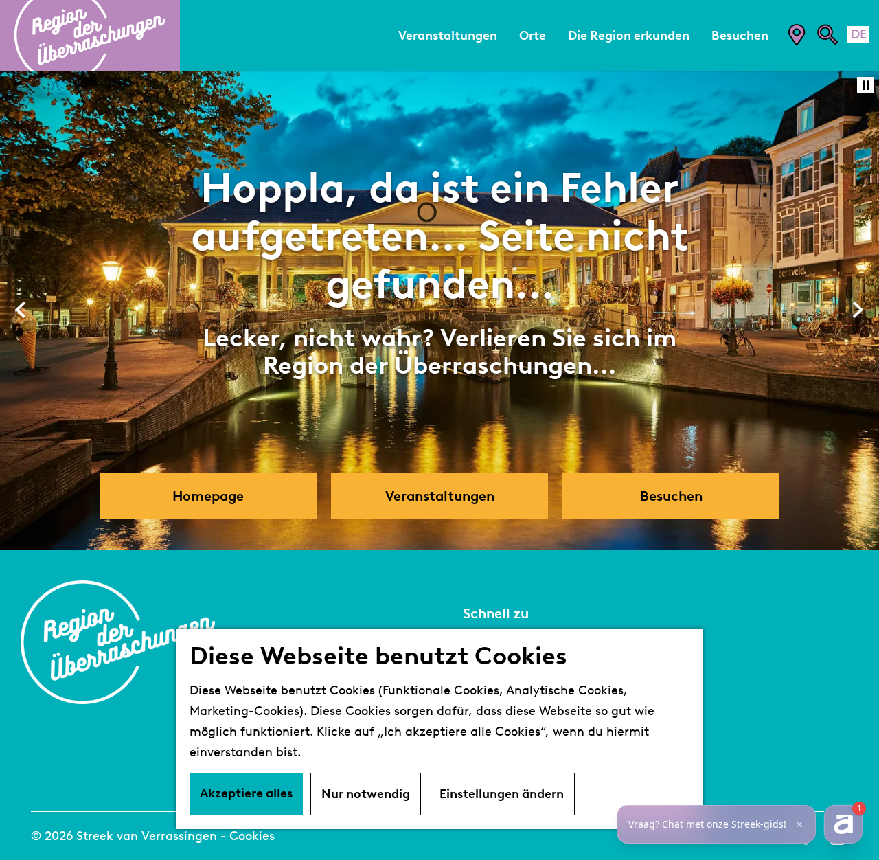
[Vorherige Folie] (20, 310)
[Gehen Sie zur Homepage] (90, 35)
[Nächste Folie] (858, 310)
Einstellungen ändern (502, 794)
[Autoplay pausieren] (865, 85)
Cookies (252, 836)
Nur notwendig (365, 794)
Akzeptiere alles (246, 793)
